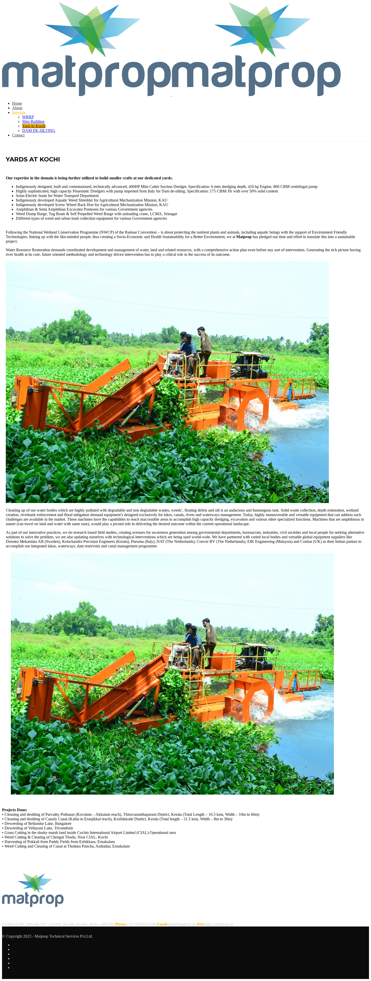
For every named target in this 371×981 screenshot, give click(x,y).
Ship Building (33, 121)
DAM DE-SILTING (38, 130)
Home (17, 103)
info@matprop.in (181, 924)
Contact (18, 135)
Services (18, 112)
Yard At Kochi (33, 126)
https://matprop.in (219, 924)
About (17, 108)
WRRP (28, 117)
